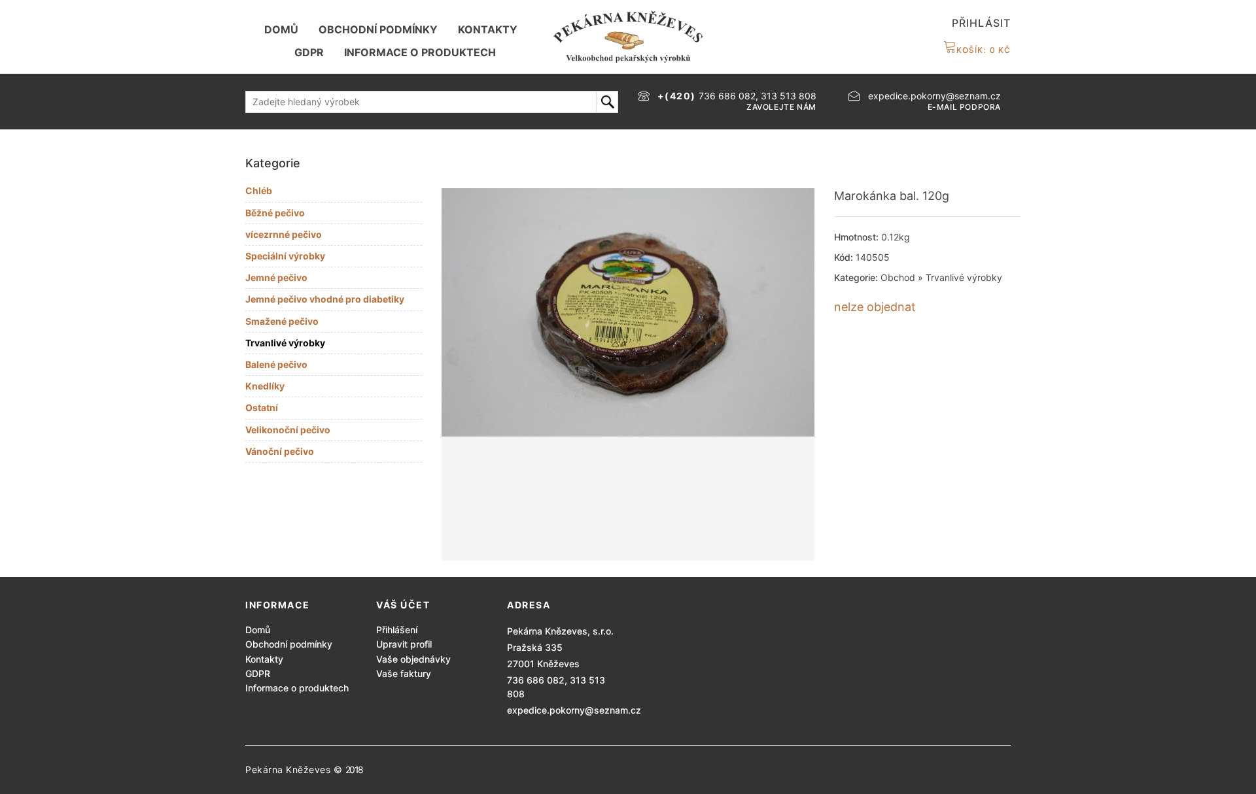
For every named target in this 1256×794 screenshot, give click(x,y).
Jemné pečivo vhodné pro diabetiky (324, 299)
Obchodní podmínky (378, 29)
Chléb (258, 190)
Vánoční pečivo (279, 451)
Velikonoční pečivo (287, 429)
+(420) (678, 95)
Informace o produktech (420, 52)
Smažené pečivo (282, 321)
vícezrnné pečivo (283, 234)
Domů (281, 29)
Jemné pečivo (276, 277)
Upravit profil (404, 644)
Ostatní (261, 407)
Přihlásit (981, 22)
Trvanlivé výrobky (285, 342)
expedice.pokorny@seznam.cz (574, 710)
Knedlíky (265, 385)
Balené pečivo (276, 364)
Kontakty (487, 29)
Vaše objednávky (413, 659)
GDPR (309, 52)
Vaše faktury (403, 673)
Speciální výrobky (285, 255)
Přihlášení (396, 629)
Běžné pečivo (275, 212)
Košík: (983, 50)
